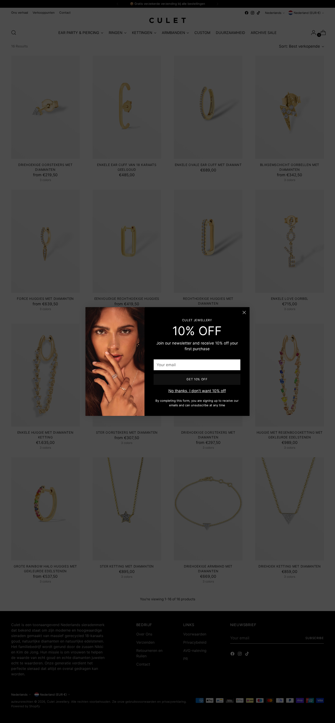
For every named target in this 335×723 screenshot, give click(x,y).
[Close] (244, 312)
